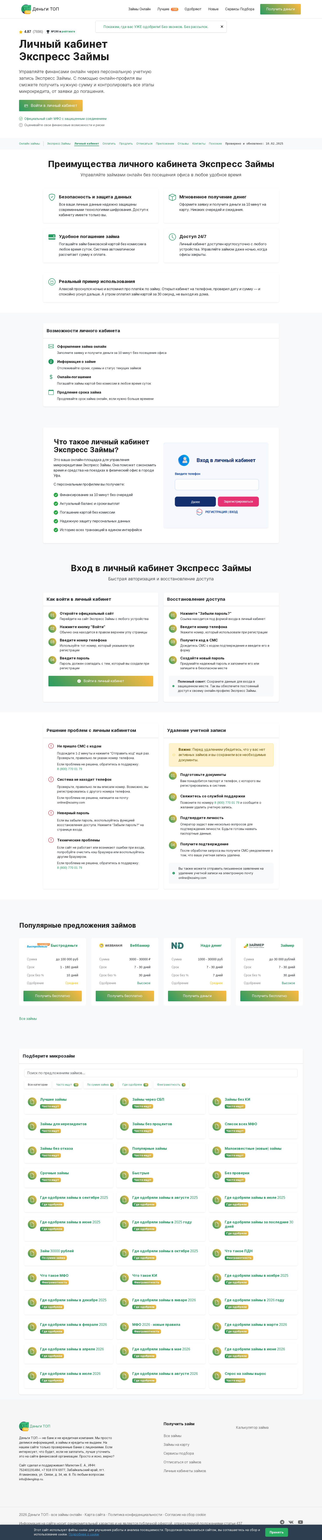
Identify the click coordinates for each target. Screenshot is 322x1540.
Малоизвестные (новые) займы (253, 1148)
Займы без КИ (237, 1099)
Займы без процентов (152, 1124)
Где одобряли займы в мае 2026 (161, 1349)
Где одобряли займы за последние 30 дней (259, 1224)
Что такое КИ (144, 1275)
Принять (277, 1532)
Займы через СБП (148, 1099)
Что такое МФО (54, 1275)
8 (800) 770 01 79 (69, 769)
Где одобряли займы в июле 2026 (70, 1374)
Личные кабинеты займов (185, 1471)
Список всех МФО (241, 1124)
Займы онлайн (139, 9)
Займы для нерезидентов (63, 1124)
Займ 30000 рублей (57, 1251)
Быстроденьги (64, 945)
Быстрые (140, 1173)
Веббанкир (140, 945)
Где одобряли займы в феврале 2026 (73, 1324)
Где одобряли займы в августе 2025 (165, 1197)
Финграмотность (170, 1084)
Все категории (38, 1084)
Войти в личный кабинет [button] (53, 105)
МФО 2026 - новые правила (156, 1324)
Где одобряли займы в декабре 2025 (73, 1300)
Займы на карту (176, 1444)
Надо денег (211, 945)
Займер (287, 945)
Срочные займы (54, 1173)
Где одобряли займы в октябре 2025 (165, 1251)
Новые (213, 9)
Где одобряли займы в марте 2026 (256, 1324)
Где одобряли (134, 1084)
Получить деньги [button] (280, 9)
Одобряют (193, 9)
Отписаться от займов (182, 1462)
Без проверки (237, 1173)
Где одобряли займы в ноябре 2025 (256, 1275)
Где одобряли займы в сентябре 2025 (74, 1197)
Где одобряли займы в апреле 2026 (72, 1349)
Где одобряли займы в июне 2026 (255, 1349)
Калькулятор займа (252, 1427)
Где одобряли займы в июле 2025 (255, 1197)
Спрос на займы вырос (245, 1374)
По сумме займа (100, 1084)
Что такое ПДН (239, 1251)
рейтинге (68, 31)
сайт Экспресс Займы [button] (98, 619)
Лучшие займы (53, 1099)
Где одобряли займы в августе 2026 (165, 1374)
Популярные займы (149, 1148)
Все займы (28, 1019)
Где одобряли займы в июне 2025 (70, 1222)
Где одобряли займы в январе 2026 (164, 1300)
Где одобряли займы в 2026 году (254, 1300)
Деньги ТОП (39, 1426)
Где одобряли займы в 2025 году (162, 1222)
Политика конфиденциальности (135, 1515)
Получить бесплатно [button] (52, 996)
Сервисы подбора (239, 9)
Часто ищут (66, 1084)
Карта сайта (95, 1515)
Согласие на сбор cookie (185, 1515)
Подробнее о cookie (84, 1534)
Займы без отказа (56, 1148)
